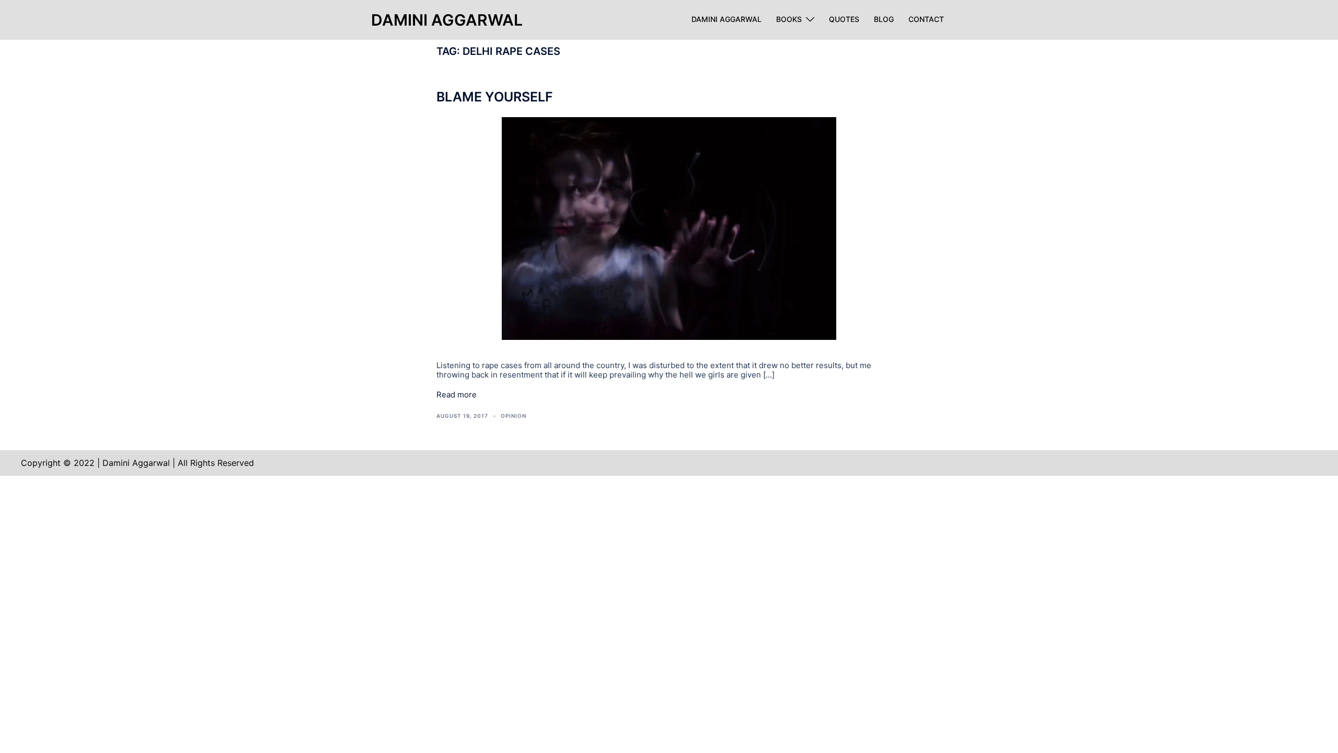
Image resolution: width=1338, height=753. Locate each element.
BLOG (884, 19)
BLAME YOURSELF (494, 97)
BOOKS (789, 19)
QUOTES (844, 19)
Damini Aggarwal (447, 19)
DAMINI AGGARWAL (726, 19)
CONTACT (926, 19)
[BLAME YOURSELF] (669, 227)
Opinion (513, 416)
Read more (456, 395)
